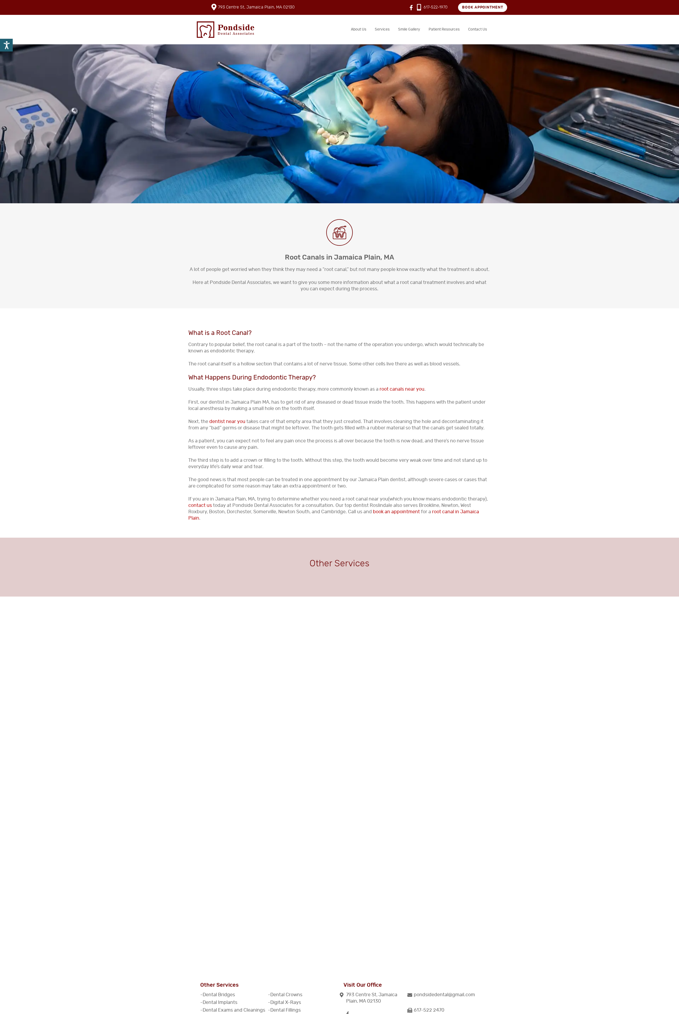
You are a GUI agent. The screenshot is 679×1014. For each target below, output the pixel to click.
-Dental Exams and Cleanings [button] (232, 1010)
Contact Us (477, 29)
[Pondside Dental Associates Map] (339, 905)
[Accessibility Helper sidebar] (6, 45)
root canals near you (402, 389)
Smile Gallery (409, 29)
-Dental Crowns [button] (285, 995)
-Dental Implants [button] (218, 1002)
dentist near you (227, 421)
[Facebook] (411, 8)
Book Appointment (482, 7)
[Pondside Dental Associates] (225, 29)
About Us (358, 29)
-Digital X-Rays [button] (284, 1002)
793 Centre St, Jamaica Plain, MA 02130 (256, 7)
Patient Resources (444, 29)
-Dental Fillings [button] (284, 1010)
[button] (444, 995)
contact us (200, 505)
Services (382, 29)
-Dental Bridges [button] (217, 995)
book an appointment (396, 512)
